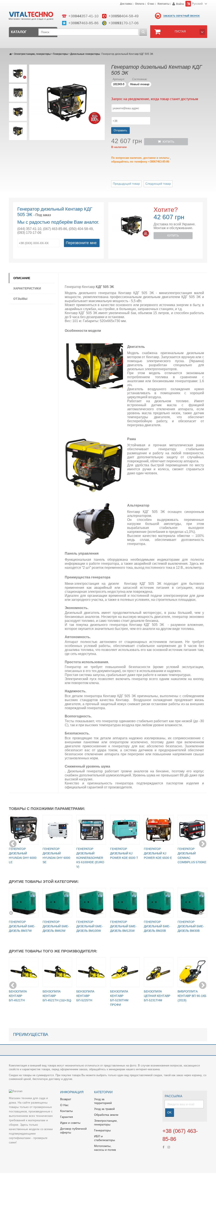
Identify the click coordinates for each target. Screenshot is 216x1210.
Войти (180, 4)
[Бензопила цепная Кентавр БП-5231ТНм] (158, 972)
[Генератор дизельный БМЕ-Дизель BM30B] (192, 902)
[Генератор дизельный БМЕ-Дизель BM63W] (57, 902)
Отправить (120, 130)
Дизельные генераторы (85, 53)
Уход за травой (104, 1109)
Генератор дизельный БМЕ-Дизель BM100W (89, 926)
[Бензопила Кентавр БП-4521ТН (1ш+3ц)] (57, 972)
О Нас (64, 1105)
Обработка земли (106, 1114)
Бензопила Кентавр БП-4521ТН (18, 996)
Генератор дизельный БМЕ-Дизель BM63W (56, 926)
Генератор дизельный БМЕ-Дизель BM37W (22, 926)
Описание (21, 278)
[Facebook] (163, 1146)
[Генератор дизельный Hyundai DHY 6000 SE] (57, 829)
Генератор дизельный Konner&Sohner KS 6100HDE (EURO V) (90, 857)
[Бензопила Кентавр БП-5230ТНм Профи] (125, 972)
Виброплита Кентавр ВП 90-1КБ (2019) (192, 996)
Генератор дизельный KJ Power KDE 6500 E (158, 853)
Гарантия (66, 1117)
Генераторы (60, 53)
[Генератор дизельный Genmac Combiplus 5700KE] (192, 829)
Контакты (163, 4)
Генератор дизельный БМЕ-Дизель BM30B (191, 926)
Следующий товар (158, 183)
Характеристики (27, 288)
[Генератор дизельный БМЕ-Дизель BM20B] (158, 902)
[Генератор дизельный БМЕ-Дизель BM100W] (91, 902)
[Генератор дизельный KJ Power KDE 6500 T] (125, 829)
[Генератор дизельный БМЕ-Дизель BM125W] (125, 902)
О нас (150, 4)
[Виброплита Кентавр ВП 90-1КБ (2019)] (192, 972)
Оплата (139, 4)
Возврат (65, 1099)
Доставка (126, 4)
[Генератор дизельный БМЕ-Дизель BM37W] (23, 902)
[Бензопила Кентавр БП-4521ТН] (23, 972)
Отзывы (20, 298)
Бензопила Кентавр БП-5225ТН (85, 996)
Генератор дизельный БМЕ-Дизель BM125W (123, 926)
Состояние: (139, 79)
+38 (83, 16)
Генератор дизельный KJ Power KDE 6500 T (124, 853)
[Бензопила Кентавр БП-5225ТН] (91, 972)
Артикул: (119, 79)
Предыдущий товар (126, 183)
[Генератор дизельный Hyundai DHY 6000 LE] (23, 829)
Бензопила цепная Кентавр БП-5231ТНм (157, 996)
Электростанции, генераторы (32, 53)
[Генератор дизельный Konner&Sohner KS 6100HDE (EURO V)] (91, 829)
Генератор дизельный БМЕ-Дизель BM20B (157, 926)
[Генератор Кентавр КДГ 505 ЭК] (18, 74)
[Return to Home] (10, 54)
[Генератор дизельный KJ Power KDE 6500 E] (158, 829)
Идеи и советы (70, 1122)
